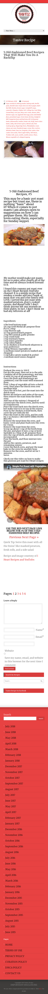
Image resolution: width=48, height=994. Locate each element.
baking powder (21, 103)
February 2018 (13, 755)
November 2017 (14, 772)
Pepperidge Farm (21, 126)
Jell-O (30, 119)
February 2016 (13, 886)
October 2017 (12, 777)
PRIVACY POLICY (14, 956)
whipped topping (24, 137)
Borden (14, 108)
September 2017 (14, 783)
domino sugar (10, 115)
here (40, 989)
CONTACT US (12, 973)
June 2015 (10, 932)
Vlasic (35, 135)
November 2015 (14, 903)
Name (39, 630)
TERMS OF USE (13, 950)
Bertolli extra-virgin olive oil (19, 106)
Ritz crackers (36, 128)
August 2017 (12, 789)
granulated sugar (15, 117)
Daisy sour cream (26, 112)
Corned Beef (9, 112)
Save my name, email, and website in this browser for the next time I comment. (24, 661)
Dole (38, 112)
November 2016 (14, 835)
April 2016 (10, 875)
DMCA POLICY (13, 967)
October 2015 (12, 909)
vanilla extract (28, 135)
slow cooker (32, 130)
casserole (9, 110)
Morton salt (29, 124)
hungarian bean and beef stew (18, 119)
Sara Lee (18, 130)
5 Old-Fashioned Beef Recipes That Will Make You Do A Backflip (24, 55)
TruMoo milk (10, 135)
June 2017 (10, 800)
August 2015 (12, 920)
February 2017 (13, 817)
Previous (15, 537)
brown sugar (21, 108)
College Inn (30, 110)
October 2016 (12, 840)
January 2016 (12, 892)
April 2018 (10, 743)
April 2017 (10, 812)
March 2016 (11, 880)
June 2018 (10, 732)
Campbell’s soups (30, 108)
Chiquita (15, 110)
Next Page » (30, 537)
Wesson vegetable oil (12, 137)
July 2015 (10, 926)
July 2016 (10, 857)
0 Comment (25, 101)
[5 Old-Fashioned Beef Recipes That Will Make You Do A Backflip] (24, 149)
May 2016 (10, 869)
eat (16, 115)
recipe (29, 128)
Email (39, 636)
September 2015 (14, 915)
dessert (34, 112)
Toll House (33, 132)
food (31, 115)
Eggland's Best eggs (24, 115)
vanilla (21, 135)
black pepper (32, 106)
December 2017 (13, 766)
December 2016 (13, 829)
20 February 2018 (11, 101)
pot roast (13, 128)
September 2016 (14, 846)
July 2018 (10, 726)
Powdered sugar (22, 128)
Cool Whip (37, 110)
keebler (21, 121)
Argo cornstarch (11, 103)
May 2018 (10, 737)
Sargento (25, 130)
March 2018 (11, 749)
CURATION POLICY (16, 961)
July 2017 (10, 795)
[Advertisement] (24, 74)
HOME (9, 944)
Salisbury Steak (11, 130)
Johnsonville (14, 121)
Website (9, 650)
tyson (16, 135)
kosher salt (27, 121)
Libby (12, 124)
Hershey (31, 117)
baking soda (30, 103)
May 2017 (10, 806)
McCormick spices (20, 124)
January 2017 (12, 823)
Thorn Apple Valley (24, 132)
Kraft (32, 121)
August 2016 (12, 852)
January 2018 (12, 760)
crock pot (17, 112)
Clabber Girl (22, 110)
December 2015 (13, 897)
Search (7, 714)
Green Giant (24, 117)
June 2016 (10, 863)
